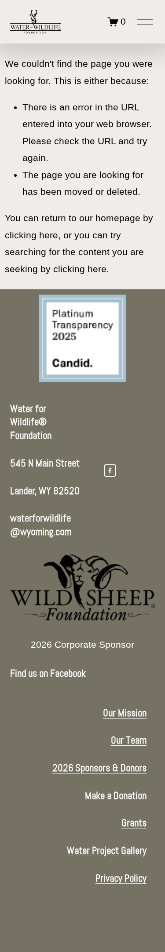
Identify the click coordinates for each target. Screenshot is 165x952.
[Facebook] (110, 470)
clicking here (31, 235)
